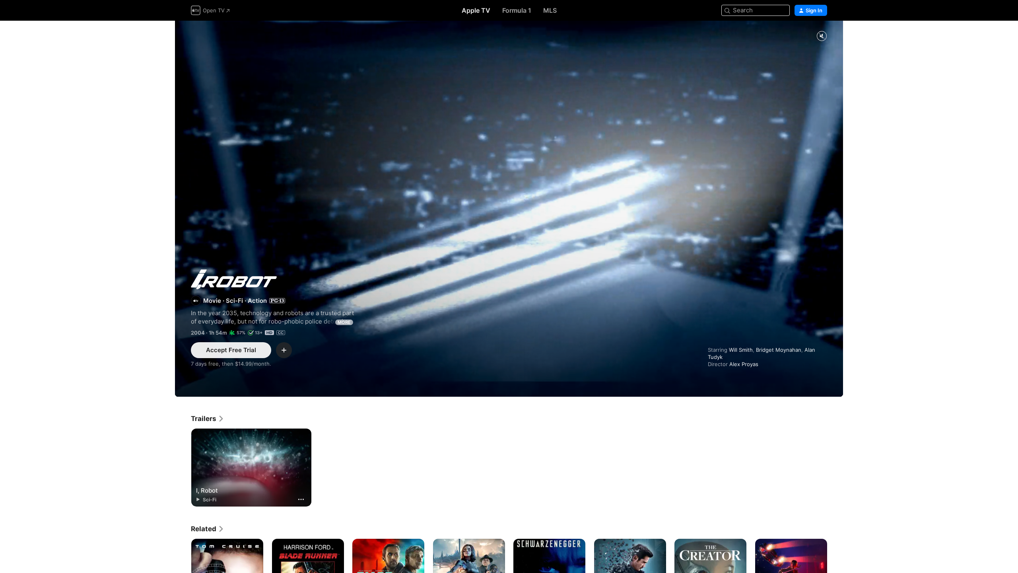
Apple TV (476, 10)
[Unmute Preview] (821, 36)
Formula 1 (516, 10)
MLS (550, 10)
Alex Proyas (743, 364)
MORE (344, 322)
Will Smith (741, 350)
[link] (207, 418)
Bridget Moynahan (778, 350)
